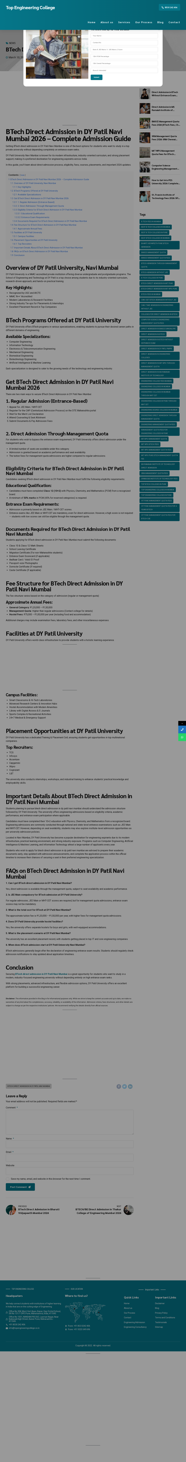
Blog (160, 22)
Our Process (143, 22)
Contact (174, 22)
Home (92, 22)
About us (107, 22)
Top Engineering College (30, 7)
